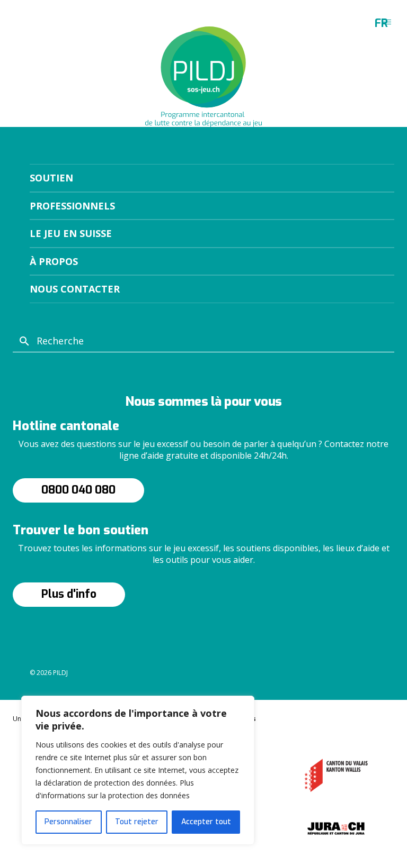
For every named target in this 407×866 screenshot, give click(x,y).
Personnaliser (68, 822)
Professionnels (72, 205)
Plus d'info (68, 594)
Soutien (51, 177)
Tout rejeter (136, 822)
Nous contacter (75, 288)
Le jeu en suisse (71, 233)
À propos (54, 261)
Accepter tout (206, 822)
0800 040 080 (78, 489)
